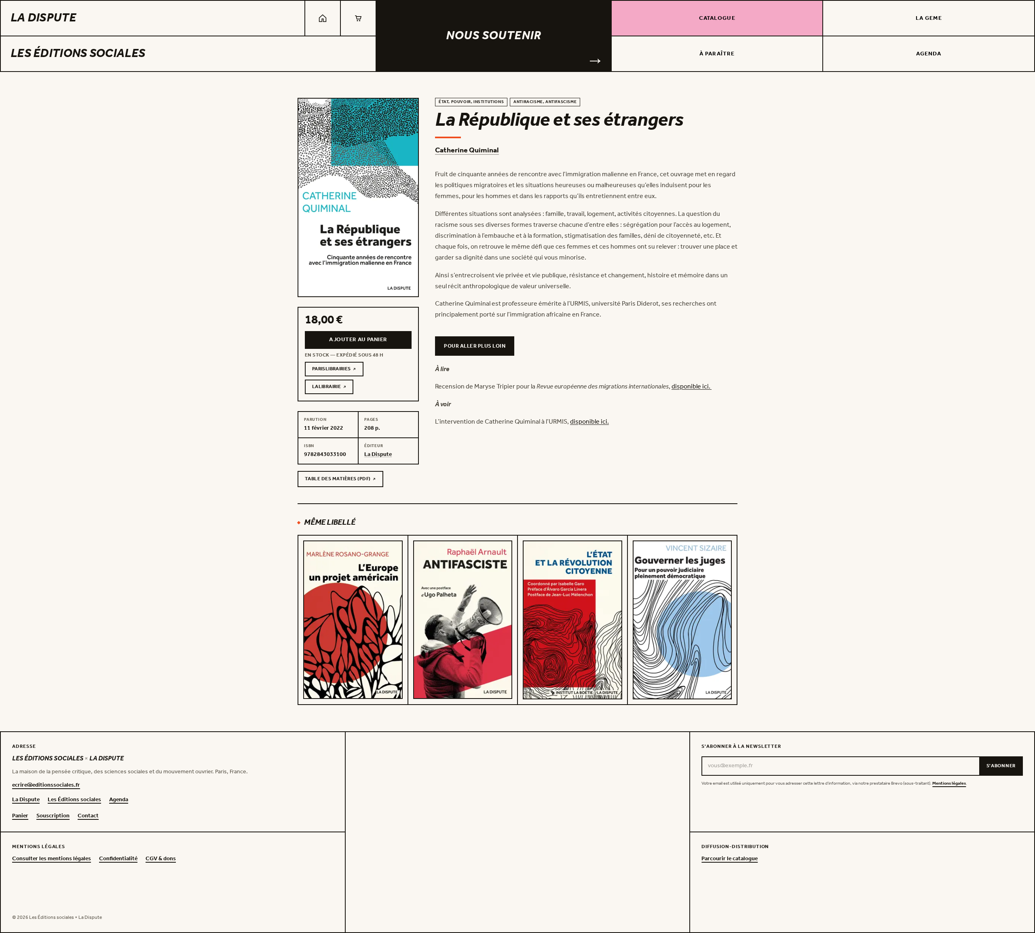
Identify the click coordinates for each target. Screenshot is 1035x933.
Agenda (929, 54)
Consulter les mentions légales (51, 859)
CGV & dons (161, 859)
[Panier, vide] (358, 18)
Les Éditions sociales (78, 53)
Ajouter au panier (358, 339)
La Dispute (43, 18)
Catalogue (717, 18)
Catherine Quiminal (467, 150)
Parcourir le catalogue (729, 859)
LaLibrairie (332, 388)
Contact (88, 816)
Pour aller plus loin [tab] (474, 346)
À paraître (717, 54)
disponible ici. (692, 386)
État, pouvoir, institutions (471, 102)
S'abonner (1001, 765)
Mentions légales (949, 783)
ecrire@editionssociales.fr (46, 785)
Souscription (53, 816)
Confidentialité (118, 859)
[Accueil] (322, 18)
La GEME (929, 18)
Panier (20, 816)
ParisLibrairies (337, 370)
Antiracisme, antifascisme (545, 102)
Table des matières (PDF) (337, 480)
